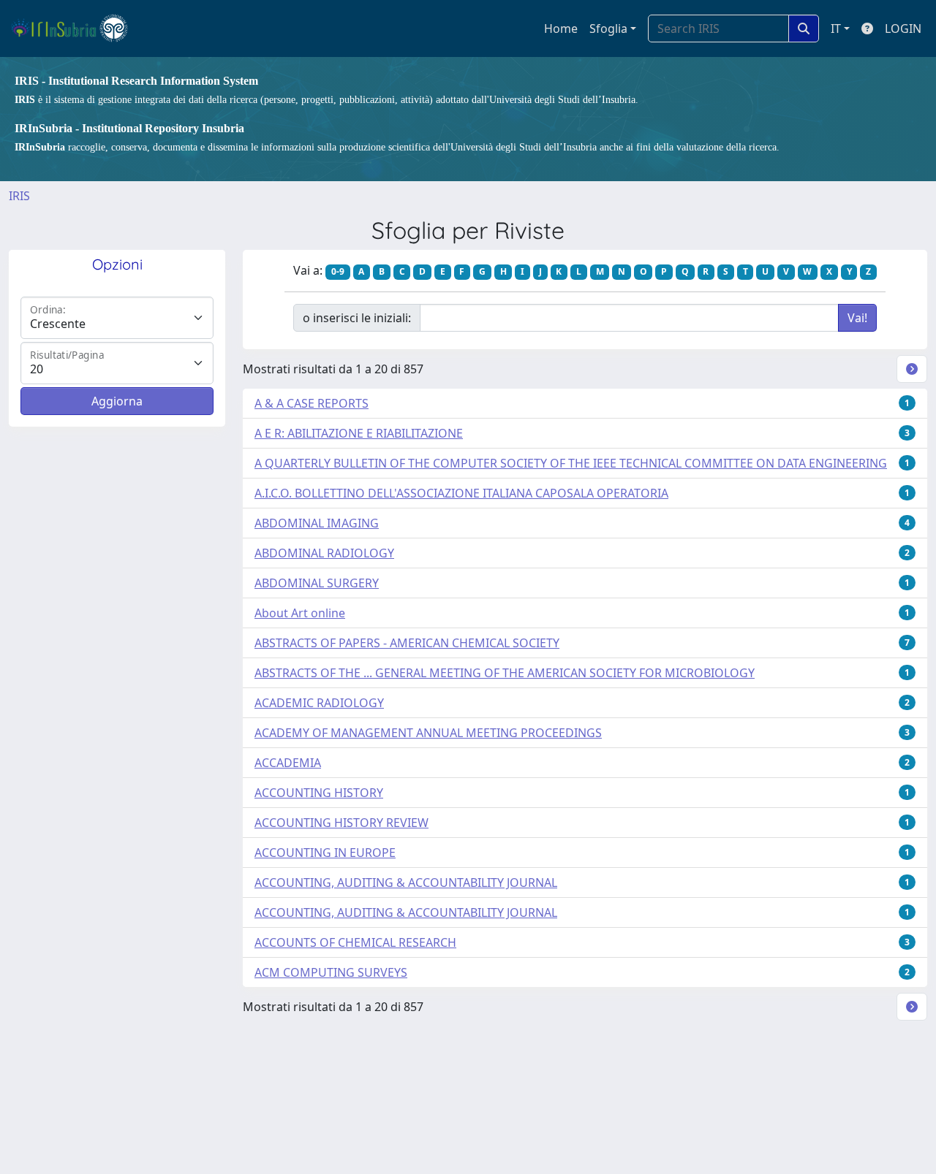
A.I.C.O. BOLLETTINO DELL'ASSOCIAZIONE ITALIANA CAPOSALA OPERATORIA (461, 493)
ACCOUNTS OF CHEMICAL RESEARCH (355, 942)
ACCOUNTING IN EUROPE (325, 853)
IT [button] (836, 28)
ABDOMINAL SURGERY (316, 583)
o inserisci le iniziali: (357, 318)
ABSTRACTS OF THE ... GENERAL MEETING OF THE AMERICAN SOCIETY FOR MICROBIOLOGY (504, 673)
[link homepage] (76, 28)
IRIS (19, 196)
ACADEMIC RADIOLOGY (319, 703)
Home (561, 28)
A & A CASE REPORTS (311, 403)
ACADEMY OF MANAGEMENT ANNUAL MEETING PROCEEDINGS (428, 733)
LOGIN (903, 28)
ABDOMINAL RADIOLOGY (324, 553)
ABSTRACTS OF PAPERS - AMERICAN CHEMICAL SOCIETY (406, 643)
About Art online (299, 613)
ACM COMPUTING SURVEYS (330, 972)
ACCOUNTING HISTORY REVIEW (341, 823)
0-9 (337, 271)
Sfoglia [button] (608, 28)
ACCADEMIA (287, 763)
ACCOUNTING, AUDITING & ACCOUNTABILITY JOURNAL (405, 882)
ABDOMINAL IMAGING (316, 523)
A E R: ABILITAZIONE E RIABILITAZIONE (358, 433)
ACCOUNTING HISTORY (318, 793)
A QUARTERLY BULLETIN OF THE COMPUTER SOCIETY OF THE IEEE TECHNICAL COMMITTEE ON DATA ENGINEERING (570, 463)
